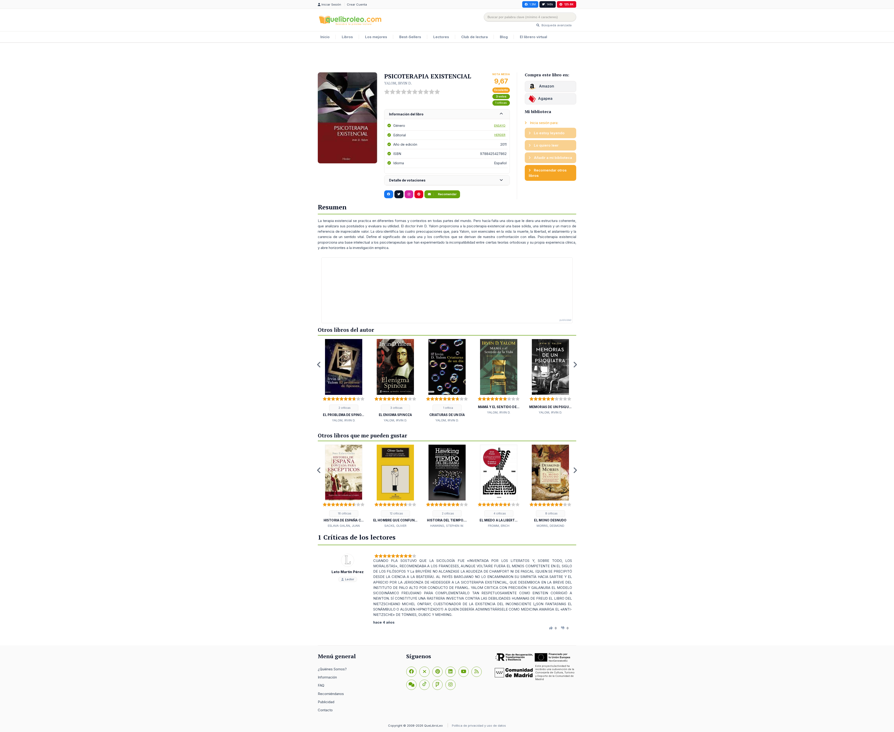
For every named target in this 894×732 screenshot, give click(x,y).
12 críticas (396, 513)
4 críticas (499, 513)
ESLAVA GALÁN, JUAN (344, 525)
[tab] (447, 114)
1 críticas (501, 102)
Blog (504, 37)
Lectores (441, 37)
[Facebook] (411, 672)
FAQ (321, 685)
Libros (347, 37)
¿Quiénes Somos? (332, 669)
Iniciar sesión (332, 4)
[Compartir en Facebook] (388, 194)
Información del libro (406, 114)
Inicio (325, 37)
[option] (343, 381)
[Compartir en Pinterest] (418, 194)
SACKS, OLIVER (395, 525)
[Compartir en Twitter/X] (398, 194)
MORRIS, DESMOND (550, 525)
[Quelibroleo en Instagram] (409, 194)
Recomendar (447, 194)
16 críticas (344, 513)
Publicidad (326, 702)
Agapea (545, 98)
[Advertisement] (447, 57)
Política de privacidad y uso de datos (479, 725)
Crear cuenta (357, 4)
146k (550, 4)
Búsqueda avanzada (556, 25)
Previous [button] (319, 365)
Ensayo (499, 125)
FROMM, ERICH (498, 525)
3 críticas (396, 408)
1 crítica (447, 408)
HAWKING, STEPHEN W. (447, 525)
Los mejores (376, 37)
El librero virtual (533, 37)
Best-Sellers (410, 37)
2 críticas (344, 408)
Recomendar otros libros (548, 173)
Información (327, 677)
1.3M (532, 4)
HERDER (499, 135)
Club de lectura (474, 37)
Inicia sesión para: (543, 123)
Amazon (546, 86)
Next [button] (575, 365)
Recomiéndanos (331, 694)
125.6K (569, 4)
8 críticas (551, 513)
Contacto (325, 710)
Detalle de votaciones (407, 180)
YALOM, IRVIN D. (398, 83)
